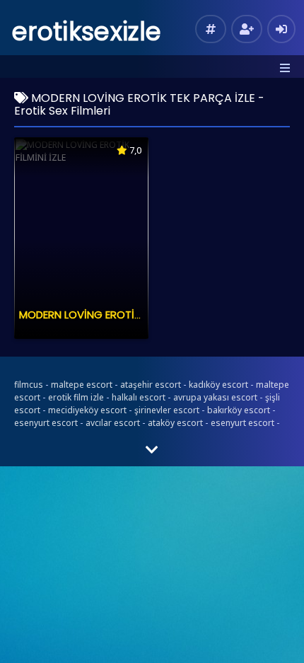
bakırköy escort (238, 410)
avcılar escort (113, 423)
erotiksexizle (86, 31)
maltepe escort (81, 385)
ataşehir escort (150, 385)
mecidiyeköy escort (87, 410)
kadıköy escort (218, 385)
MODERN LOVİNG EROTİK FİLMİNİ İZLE (108, 314)
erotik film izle (76, 397)
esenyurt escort (46, 423)
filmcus (28, 385)
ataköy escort (175, 423)
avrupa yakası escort (215, 397)
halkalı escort (138, 397)
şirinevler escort (166, 410)
